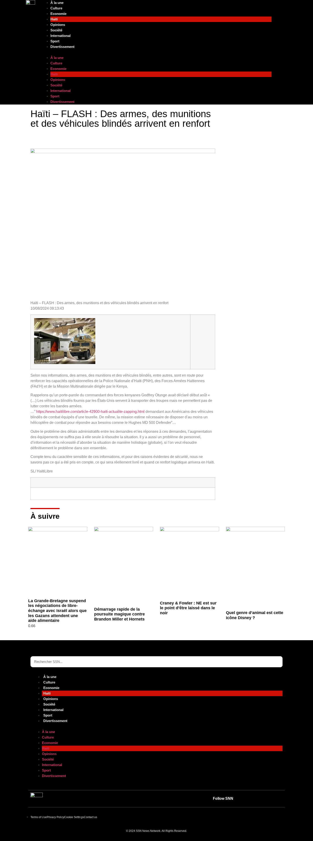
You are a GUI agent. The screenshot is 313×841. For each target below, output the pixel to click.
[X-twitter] (256, 799)
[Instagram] (277, 799)
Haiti (54, 19)
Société (56, 30)
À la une (56, 3)
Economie (58, 14)
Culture (56, 8)
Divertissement (62, 47)
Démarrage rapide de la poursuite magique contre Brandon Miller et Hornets (119, 614)
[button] (156, 52)
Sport (54, 41)
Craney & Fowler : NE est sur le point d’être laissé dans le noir (188, 608)
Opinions (57, 25)
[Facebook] (267, 799)
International (60, 36)
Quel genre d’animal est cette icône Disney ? (254, 615)
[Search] (277, 661)
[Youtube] (246, 799)
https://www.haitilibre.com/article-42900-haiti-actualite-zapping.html (90, 412)
